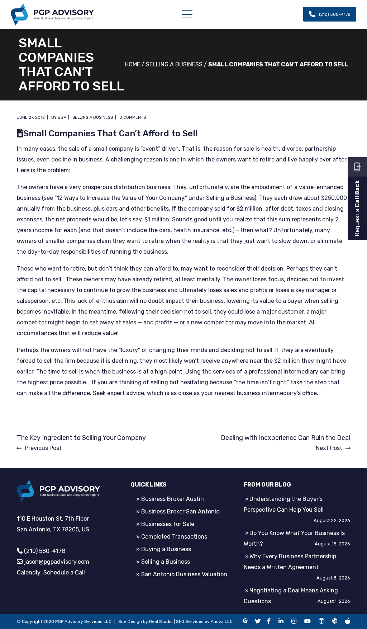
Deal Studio (161, 621)
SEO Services (190, 621)
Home (132, 64)
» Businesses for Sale (165, 524)
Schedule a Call (64, 572)
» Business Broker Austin (170, 499)
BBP (62, 117)
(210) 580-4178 (44, 551)
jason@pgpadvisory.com (56, 561)
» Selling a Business (163, 561)
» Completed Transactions (171, 536)
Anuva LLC (222, 621)
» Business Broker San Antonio (177, 511)
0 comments (132, 117)
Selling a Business (174, 64)
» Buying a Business (163, 549)
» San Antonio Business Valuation (181, 574)
